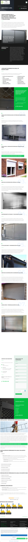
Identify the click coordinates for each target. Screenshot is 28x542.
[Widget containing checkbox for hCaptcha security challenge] (20, 391)
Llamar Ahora (5, 371)
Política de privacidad (4, 523)
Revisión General (3, 483)
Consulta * (16, 382)
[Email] (1, 364)
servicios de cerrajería (20, 100)
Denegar (14, 537)
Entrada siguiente (25, 516)
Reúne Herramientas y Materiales (6, 464)
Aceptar (14, 535)
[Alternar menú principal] (26, 2)
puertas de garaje (23, 101)
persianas (16, 101)
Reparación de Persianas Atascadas (6, 476)
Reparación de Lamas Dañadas (5, 478)
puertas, (19, 101)
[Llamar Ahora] (1, 371)
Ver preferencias (14, 539)
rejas (16, 102)
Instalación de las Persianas (6, 469)
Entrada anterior (2, 516)
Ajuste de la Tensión (4, 481)
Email (3, 364)
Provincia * (16, 379)
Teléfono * (16, 369)
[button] (14, 454)
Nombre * (16, 363)
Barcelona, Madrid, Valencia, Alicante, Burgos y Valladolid (14, 525)
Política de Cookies (3, 525)
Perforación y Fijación (5, 467)
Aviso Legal (2, 524)
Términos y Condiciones (4, 526)
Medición (3, 453)
